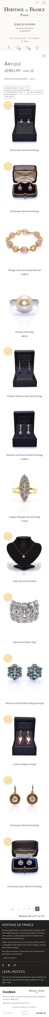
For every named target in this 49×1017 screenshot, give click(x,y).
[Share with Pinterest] (10, 965)
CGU (9, 983)
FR (37, 3)
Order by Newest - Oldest (15, 88)
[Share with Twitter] (15, 965)
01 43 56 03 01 (19, 38)
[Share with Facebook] (4, 965)
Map (26, 41)
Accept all (40, 1013)
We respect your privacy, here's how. (16, 1003)
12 (37, 909)
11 (33, 909)
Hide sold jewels (35, 92)
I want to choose (24, 1013)
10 (29, 909)
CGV (4, 983)
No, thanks (8, 1013)
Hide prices (9, 96)
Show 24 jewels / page (14, 92)
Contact (35, 38)
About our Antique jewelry (19, 79)
